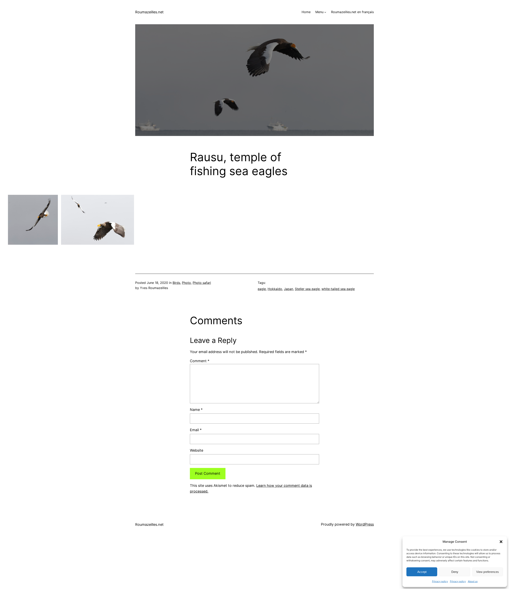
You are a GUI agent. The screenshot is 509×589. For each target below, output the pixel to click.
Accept (421, 571)
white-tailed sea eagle (338, 289)
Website (196, 450)
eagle (262, 289)
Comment (199, 361)
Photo (186, 283)
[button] (501, 542)
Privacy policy (440, 581)
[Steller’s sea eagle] (33, 220)
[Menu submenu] (325, 12)
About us (473, 581)
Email (196, 430)
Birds (176, 283)
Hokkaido (275, 289)
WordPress (365, 524)
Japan (288, 289)
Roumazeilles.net (149, 12)
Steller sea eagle (307, 289)
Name (196, 410)
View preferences (487, 571)
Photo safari (202, 283)
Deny (454, 571)
